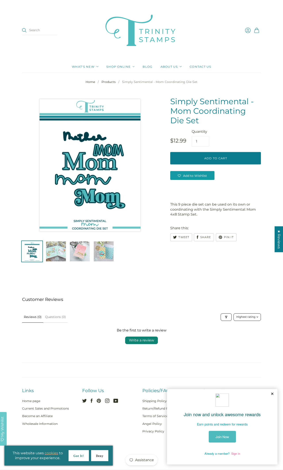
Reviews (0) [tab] (33, 317)
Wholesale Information (40, 424)
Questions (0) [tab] (55, 317)
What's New (83, 66)
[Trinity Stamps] (141, 30)
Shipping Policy (154, 401)
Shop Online (118, 66)
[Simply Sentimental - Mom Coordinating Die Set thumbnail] (32, 251)
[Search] (24, 30)
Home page (31, 401)
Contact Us (200, 66)
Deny (99, 456)
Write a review (141, 340)
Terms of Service (155, 416)
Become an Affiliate (37, 416)
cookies (51, 453)
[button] (192, 175)
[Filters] (226, 317)
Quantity (199, 131)
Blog (147, 66)
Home (90, 82)
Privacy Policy (153, 431)
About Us (169, 66)
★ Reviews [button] (279, 239)
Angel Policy (152, 424)
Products (108, 82)
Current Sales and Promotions (45, 408)
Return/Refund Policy (159, 408)
